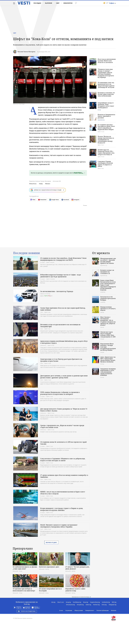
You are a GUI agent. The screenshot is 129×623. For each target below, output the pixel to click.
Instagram (76, 199)
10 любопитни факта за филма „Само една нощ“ (25, 568)
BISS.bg (114, 602)
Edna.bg (104, 604)
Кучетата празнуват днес (49, 567)
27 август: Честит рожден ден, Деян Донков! (77, 568)
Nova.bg (85, 602)
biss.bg (99, 109)
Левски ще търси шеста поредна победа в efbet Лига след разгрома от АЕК (107, 334)
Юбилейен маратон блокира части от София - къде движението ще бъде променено (60, 276)
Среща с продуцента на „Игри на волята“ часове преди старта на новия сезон (62, 426)
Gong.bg (68, 602)
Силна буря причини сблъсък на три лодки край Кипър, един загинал (62, 309)
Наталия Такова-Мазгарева (26, 51)
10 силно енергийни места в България (50, 590)
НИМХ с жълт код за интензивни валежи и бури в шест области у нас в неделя (62, 493)
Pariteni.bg (96, 604)
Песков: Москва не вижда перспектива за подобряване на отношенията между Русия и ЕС (106, 139)
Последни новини (26, 253)
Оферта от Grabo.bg (45, 293)
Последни (37, 3)
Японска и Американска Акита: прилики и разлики (106, 116)
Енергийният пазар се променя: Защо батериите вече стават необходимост (106, 105)
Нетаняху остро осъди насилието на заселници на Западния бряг (60, 325)
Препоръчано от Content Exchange (80, 597)
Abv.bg (53, 602)
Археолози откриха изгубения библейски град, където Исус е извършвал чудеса (64, 342)
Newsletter (43, 199)
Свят (57, 3)
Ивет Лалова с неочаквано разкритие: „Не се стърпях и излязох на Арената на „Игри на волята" (108, 321)
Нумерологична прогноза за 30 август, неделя (108, 308)
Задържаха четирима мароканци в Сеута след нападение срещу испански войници (108, 372)
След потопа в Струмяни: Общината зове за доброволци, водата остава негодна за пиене (62, 459)
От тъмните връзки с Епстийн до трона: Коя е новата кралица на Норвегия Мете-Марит (106, 127)
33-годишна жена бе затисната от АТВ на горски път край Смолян (63, 443)
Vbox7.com (60, 602)
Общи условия (79, 610)
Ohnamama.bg (70, 604)
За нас (61, 610)
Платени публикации (103, 610)
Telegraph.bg (112, 604)
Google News (55, 199)
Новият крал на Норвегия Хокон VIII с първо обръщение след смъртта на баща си (106, 152)
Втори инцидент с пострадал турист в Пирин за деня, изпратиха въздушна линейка (61, 509)
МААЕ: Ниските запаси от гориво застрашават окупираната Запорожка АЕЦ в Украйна (58, 526)
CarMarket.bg (106, 602)
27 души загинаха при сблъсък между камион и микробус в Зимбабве (64, 476)
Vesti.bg (24, 3)
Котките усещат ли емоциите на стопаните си (107, 271)
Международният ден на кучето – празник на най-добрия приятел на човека (108, 260)
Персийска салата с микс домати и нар (75, 590)
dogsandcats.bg (101, 120)
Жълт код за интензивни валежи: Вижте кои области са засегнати (107, 60)
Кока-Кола (33, 183)
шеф (41, 183)
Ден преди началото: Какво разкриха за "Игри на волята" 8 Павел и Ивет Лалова (63, 410)
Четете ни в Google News (28, 611)
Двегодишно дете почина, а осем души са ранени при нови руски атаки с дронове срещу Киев (63, 377)
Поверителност (89, 610)
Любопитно (67, 3)
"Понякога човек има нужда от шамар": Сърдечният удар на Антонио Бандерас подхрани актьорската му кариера (106, 73)
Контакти (113, 610)
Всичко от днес (51, 542)
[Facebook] (116, 612)
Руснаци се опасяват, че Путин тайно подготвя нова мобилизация (106, 94)
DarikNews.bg (77, 602)
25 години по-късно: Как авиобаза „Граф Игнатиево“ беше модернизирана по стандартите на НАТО (63, 259)
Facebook (66, 199)
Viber (33, 199)
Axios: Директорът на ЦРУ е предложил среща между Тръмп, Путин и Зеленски (107, 359)
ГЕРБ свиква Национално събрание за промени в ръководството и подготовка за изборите (60, 393)
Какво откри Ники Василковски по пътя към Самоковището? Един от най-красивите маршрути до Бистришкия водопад (108, 285)
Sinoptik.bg (80, 604)
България (48, 3)
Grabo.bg (88, 604)
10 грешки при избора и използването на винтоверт (24, 590)
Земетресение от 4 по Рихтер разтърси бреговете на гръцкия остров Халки (61, 360)
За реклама (68, 610)
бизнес (48, 183)
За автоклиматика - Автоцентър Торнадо (56, 291)
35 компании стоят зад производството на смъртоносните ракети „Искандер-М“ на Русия (106, 85)
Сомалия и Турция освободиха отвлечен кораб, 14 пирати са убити (105, 163)
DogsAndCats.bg (95, 602)
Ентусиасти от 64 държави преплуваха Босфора (108, 298)
